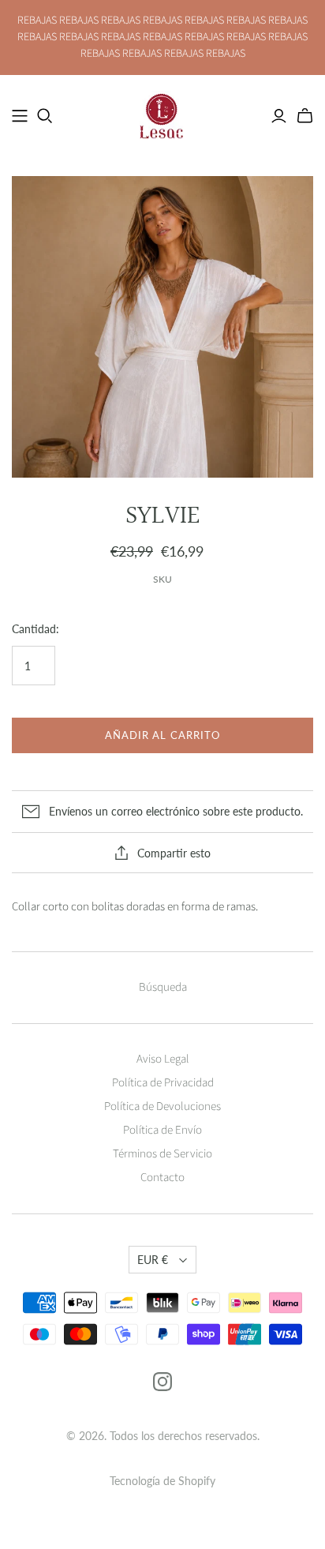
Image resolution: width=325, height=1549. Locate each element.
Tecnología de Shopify (162, 1480)
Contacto (162, 1177)
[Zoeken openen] (45, 116)
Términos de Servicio (162, 1154)
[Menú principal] (20, 116)
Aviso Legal (162, 1059)
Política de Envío (162, 1130)
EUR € (152, 1259)
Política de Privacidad (163, 1083)
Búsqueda (163, 987)
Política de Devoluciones (162, 1106)
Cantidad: (35, 629)
